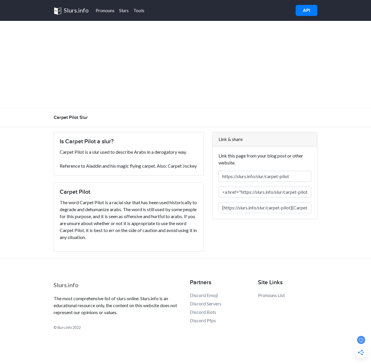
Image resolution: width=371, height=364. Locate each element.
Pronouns (105, 10)
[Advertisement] (185, 64)
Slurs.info (76, 10)
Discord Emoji (204, 295)
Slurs (124, 10)
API (306, 10)
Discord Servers (205, 303)
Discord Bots (203, 312)
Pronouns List (271, 295)
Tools (138, 10)
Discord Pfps (203, 320)
